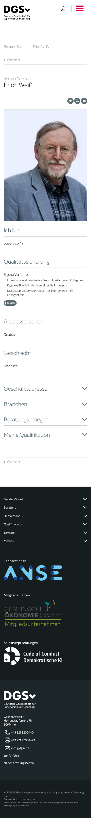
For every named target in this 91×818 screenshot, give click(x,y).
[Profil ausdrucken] (77, 101)
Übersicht (14, 60)
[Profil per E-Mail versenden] (84, 101)
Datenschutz (11, 799)
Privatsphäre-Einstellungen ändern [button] (21, 802)
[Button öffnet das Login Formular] (63, 8)
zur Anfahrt (11, 756)
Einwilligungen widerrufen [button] (16, 805)
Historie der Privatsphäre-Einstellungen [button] (59, 802)
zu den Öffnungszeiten (19, 763)
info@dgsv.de (20, 748)
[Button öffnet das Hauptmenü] (79, 8)
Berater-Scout (15, 46)
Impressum (28, 799)
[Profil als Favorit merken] (70, 101)
